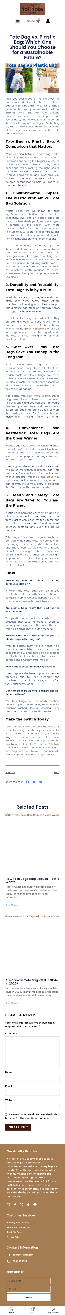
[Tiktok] (28, 1204)
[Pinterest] (35, 1204)
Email (8, 1086)
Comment (11, 1033)
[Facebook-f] (15, 1204)
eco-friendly (13, 744)
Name (9, 1072)
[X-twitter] (21, 1204)
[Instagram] (8, 1204)
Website (10, 1100)
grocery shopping (35, 328)
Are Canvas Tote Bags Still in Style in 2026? (32, 982)
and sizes (47, 477)
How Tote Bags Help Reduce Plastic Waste (32, 880)
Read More (12, 905)
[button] (17, 21)
